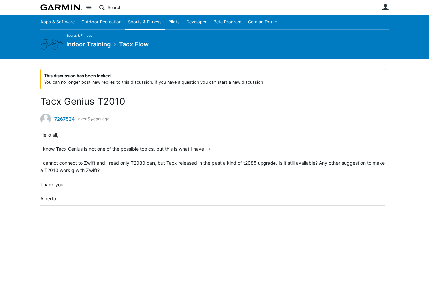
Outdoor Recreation (101, 21)
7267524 (64, 119)
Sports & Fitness (145, 21)
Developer (196, 21)
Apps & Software (57, 21)
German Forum (262, 21)
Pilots (174, 21)
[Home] (61, 7)
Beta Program (227, 21)
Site (89, 7)
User (385, 7)
